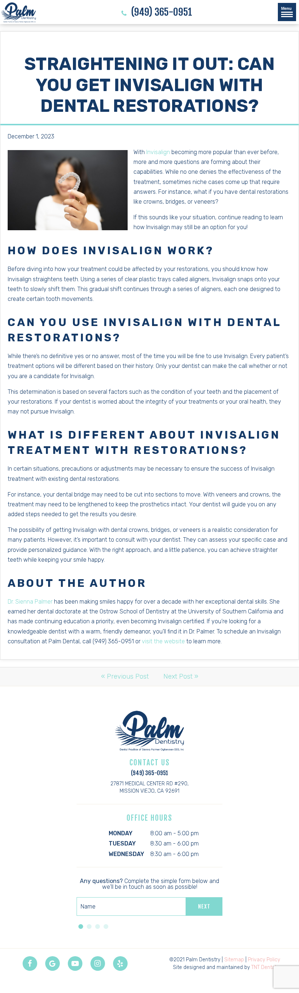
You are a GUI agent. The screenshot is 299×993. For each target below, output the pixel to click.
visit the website (163, 641)
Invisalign (158, 152)
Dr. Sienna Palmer (30, 601)
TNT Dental (263, 967)
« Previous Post (125, 676)
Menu (286, 8)
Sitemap (234, 960)
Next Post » (180, 676)
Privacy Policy (264, 960)
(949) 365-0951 (160, 12)
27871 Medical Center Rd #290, (149, 787)
